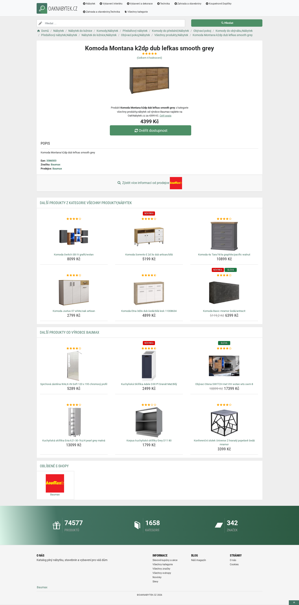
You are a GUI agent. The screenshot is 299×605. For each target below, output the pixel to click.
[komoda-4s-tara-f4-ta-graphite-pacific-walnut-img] (224, 236)
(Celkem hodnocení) (149, 57)
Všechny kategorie (138, 11)
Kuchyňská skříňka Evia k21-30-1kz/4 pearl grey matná (73, 440)
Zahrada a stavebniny (189, 3)
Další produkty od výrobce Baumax (69, 332)
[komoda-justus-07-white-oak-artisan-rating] (74, 275)
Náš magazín (198, 560)
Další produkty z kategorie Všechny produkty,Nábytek (86, 203)
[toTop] (294, 602)
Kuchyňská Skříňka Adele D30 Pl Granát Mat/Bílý (149, 384)
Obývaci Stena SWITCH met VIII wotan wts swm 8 (224, 384)
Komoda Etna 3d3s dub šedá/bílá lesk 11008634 (149, 310)
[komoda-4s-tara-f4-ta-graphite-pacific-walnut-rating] (224, 219)
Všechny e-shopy (162, 573)
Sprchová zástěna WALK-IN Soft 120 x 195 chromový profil (73, 384)
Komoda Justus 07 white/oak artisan (74, 310)
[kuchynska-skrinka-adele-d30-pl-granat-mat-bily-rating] (149, 348)
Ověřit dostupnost (153, 130)
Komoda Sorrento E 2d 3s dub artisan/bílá (149, 254)
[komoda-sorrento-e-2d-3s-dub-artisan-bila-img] (149, 236)
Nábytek (90, 3)
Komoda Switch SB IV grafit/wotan (74, 254)
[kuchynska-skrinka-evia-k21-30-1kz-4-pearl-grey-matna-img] (74, 422)
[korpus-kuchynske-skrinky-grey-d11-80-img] (149, 422)
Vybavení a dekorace (141, 3)
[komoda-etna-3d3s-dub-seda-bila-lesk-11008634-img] (149, 292)
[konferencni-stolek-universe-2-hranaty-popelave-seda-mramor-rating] (224, 405)
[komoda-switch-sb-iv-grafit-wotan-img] (74, 236)
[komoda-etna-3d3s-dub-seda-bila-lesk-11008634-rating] (149, 275)
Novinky (157, 577)
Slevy (155, 581)
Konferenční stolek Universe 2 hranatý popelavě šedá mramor (224, 442)
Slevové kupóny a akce (165, 560)
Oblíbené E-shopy (54, 466)
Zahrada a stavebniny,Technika (103, 11)
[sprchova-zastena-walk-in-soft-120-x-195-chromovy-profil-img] (74, 366)
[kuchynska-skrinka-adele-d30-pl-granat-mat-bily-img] (149, 366)
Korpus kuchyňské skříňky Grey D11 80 (149, 440)
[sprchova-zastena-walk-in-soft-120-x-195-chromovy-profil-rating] (74, 348)
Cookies (234, 564)
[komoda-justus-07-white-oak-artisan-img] (74, 292)
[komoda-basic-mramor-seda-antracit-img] (224, 292)
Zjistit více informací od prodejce (145, 183)
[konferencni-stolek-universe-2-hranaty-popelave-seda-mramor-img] (224, 422)
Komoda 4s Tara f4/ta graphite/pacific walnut (224, 254)
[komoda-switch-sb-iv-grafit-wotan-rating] (74, 219)
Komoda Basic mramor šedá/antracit (224, 310)
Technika (165, 3)
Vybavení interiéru (112, 3)
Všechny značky (161, 568)
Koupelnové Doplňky (220, 3)
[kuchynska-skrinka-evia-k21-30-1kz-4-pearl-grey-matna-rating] (74, 405)
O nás (233, 560)
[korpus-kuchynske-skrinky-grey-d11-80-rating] (149, 405)
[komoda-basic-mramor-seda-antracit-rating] (224, 275)
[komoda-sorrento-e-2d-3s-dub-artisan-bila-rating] (149, 219)
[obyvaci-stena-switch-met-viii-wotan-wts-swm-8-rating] (224, 348)
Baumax (55, 164)
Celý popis (165, 115)
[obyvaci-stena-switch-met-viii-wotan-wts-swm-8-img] (224, 366)
